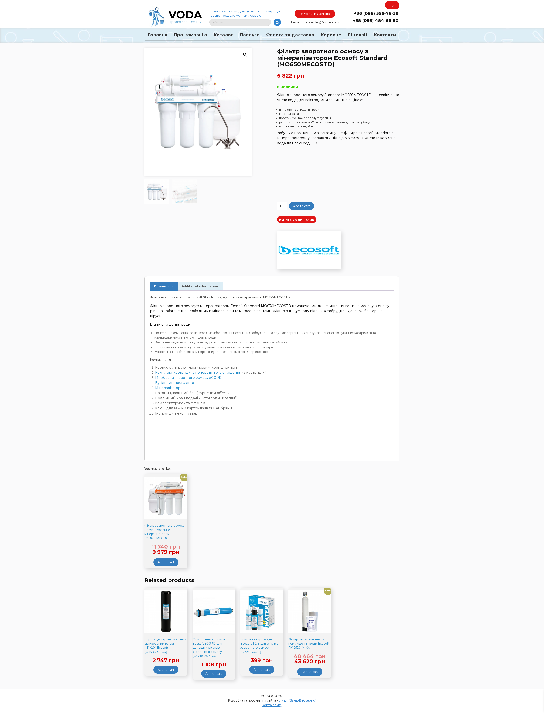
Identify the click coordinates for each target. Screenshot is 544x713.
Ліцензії (357, 35)
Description (163, 286)
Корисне (331, 35)
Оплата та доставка (290, 35)
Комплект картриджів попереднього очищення (198, 373)
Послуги (250, 35)
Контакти (385, 35)
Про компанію (190, 35)
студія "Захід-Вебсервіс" (297, 700)
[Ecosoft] (309, 251)
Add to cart (301, 206)
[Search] (277, 22)
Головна (157, 35)
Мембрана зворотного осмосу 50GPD (188, 378)
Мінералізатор (167, 388)
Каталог (223, 35)
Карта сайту (272, 705)
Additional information (200, 286)
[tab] (163, 286)
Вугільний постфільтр (174, 383)
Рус (392, 5)
